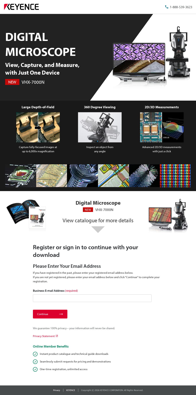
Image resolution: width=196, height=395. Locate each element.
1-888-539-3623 (181, 7)
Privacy (56, 390)
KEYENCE (70, 390)
